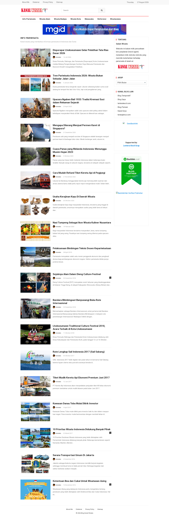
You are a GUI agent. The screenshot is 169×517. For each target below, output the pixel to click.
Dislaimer (36, 2)
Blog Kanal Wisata (87, 513)
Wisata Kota (75, 19)
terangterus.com (124, 115)
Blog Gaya (122, 99)
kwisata (58, 57)
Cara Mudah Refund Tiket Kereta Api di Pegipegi (79, 172)
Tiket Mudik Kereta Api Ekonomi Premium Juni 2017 (81, 377)
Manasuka (89, 19)
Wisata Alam (44, 19)
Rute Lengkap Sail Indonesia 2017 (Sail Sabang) (79, 351)
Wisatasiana (115, 19)
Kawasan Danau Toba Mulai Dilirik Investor (75, 403)
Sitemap (59, 2)
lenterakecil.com (124, 103)
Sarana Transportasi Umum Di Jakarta (73, 455)
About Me (25, 2)
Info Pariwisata (29, 19)
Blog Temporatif (124, 96)
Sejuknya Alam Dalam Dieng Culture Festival (77, 274)
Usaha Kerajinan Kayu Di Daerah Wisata (74, 196)
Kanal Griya (122, 111)
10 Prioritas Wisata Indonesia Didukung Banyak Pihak (81, 429)
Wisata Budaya (60, 19)
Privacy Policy (48, 2)
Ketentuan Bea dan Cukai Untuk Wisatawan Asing (79, 481)
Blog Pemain (123, 107)
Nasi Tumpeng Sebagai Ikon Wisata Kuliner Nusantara (82, 222)
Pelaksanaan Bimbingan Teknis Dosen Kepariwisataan (82, 248)
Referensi (101, 19)
